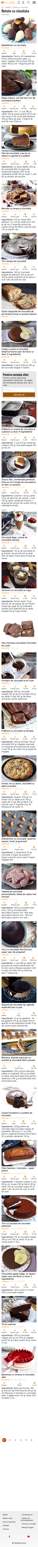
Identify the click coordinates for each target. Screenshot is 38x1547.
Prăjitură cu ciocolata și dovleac (18, 731)
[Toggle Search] (28, 2)
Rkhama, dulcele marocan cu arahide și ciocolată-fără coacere (18, 1058)
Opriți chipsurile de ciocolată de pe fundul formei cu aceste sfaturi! (19, 312)
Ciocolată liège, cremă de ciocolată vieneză (14, 538)
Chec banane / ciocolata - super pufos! (18, 1169)
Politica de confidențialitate (27, 1519)
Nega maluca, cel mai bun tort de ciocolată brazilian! (18, 99)
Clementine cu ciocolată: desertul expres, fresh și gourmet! (19, 840)
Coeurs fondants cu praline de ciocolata (17, 1114)
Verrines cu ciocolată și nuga (16, 590)
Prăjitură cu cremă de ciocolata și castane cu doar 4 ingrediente (18, 430)
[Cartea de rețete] (19, 2)
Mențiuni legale (27, 1527)
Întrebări (6, 1525)
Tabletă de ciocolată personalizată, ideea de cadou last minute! (19, 894)
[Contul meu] (23, 2)
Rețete (5, 1515)
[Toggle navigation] (34, 2)
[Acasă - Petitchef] (3, 7)
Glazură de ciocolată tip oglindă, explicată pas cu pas (18, 1006)
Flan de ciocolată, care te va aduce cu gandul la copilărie (16, 154)
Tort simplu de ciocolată (14, 261)
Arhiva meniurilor (9, 1522)
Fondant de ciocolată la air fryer (18, 680)
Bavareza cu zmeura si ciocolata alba (18, 1375)
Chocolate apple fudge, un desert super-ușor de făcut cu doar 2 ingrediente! (19, 1276)
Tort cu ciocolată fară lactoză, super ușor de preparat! (17, 950)
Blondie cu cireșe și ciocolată (16, 208)
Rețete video (7, 1518)
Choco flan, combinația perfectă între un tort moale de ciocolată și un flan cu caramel (19, 482)
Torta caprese (9, 1324)
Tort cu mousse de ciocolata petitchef (16, 1224)
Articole (6, 1529)
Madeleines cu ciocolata (14, 45)
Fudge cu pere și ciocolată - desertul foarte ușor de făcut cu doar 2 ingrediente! (18, 351)
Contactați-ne (27, 1515)
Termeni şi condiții (29, 1524)
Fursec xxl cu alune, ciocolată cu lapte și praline (18, 784)
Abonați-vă (19, 394)
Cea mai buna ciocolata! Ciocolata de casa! (19, 644)
